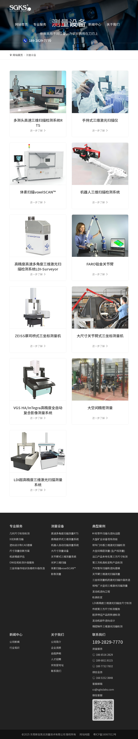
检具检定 (97, 597)
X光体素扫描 (17, 539)
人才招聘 (56, 659)
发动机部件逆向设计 (103, 620)
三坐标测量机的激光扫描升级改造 (111, 580)
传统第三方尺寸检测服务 (106, 609)
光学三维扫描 (58, 562)
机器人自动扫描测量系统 (65, 545)
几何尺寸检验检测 (20, 533)
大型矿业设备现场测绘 (105, 539)
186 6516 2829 (104, 654)
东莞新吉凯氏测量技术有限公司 (47, 734)
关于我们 (113, 24)
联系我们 (56, 671)
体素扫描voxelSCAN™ (63, 568)
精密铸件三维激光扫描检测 (107, 626)
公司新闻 (15, 642)
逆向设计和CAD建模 (21, 545)
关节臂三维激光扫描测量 (106, 574)
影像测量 (56, 574)
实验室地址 (57, 665)
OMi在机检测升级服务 (22, 562)
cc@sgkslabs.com (103, 689)
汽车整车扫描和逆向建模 (106, 568)
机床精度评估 (17, 556)
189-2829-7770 (107, 642)
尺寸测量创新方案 (20, 551)
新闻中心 (94, 24)
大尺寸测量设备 (60, 551)
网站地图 (85, 734)
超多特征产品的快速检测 (106, 614)
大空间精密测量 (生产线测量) (108, 551)
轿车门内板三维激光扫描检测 (108, 545)
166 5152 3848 (104, 678)
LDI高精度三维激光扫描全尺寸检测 (112, 603)
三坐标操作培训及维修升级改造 (27, 568)
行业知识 (15, 647)
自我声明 (56, 653)
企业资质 (56, 647)
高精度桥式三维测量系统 (65, 539)
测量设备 (58, 24)
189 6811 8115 (104, 660)
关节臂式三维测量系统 (63, 556)
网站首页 (21, 24)
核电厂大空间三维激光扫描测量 (110, 585)
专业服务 (39, 24)
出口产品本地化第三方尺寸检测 (110, 556)
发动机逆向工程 (101, 591)
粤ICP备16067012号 (104, 734)
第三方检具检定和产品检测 (107, 562)
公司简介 (56, 642)
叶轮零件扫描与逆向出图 (106, 533)
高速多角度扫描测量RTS (65, 533)
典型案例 (76, 24)
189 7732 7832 (104, 666)
